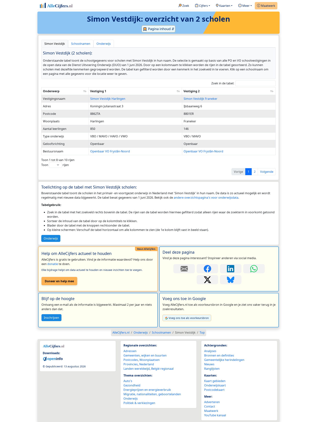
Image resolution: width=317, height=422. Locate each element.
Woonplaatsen (149, 360)
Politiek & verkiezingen (139, 403)
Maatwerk (267, 6)
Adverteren (212, 402)
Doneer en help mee (59, 281)
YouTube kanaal (215, 415)
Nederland (146, 364)
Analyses (210, 351)
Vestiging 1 (98, 91)
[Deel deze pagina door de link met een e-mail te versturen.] (184, 268)
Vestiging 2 (191, 91)
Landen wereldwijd (136, 369)
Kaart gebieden (214, 381)
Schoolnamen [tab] (80, 44)
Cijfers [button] (203, 6)
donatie (52, 264)
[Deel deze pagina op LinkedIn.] (230, 268)
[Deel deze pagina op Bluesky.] (230, 279)
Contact (209, 406)
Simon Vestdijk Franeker (200, 99)
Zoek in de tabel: (222, 83)
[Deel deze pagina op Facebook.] (207, 268)
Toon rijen (55, 165)
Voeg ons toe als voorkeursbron (189, 318)
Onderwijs (51, 238)
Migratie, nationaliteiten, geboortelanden (152, 394)
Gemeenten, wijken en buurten (145, 355)
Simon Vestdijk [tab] (54, 44)
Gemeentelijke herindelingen (224, 360)
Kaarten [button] (224, 6)
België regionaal (162, 369)
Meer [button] (246, 6)
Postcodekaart (214, 390)
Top (202, 332)
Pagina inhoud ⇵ (160, 29)
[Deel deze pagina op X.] (207, 279)
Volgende (266, 172)
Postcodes (130, 360)
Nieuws (209, 364)
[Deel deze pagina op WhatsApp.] (254, 268)
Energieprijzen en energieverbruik (147, 390)
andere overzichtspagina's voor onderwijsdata (206, 198)
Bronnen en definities (219, 355)
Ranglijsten (212, 369)
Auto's (127, 381)
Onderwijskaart (215, 385)
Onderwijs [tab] (103, 44)
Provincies (130, 364)
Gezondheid (131, 385)
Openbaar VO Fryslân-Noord (110, 151)
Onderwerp (51, 91)
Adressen (129, 351)
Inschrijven (51, 318)
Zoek (185, 6)
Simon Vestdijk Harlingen (107, 99)
